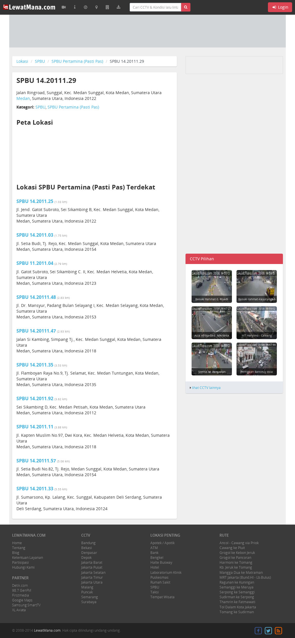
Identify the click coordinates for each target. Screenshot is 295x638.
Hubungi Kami (23, 567)
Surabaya (89, 601)
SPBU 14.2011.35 (34, 365)
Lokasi (22, 61)
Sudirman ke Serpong (237, 597)
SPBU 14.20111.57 (36, 460)
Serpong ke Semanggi (237, 592)
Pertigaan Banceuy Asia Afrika (257, 374)
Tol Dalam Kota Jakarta (238, 607)
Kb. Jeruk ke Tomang (236, 567)
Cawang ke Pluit (232, 547)
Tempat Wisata (162, 597)
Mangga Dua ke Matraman (241, 572)
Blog (15, 552)
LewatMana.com (47, 630)
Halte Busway (161, 562)
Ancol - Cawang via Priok (239, 542)
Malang (87, 587)
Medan (23, 98)
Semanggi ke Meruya (237, 587)
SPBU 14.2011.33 (34, 488)
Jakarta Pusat (91, 567)
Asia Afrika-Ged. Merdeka (211, 335)
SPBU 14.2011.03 (34, 235)
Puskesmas (159, 577)
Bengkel (156, 557)
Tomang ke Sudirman (237, 611)
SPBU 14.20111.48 (36, 297)
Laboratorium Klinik (165, 572)
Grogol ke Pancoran (235, 557)
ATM (154, 547)
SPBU (40, 61)
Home (17, 542)
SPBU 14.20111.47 (36, 331)
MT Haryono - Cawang (257, 335)
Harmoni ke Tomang (236, 562)
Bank (154, 552)
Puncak (87, 592)
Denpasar (89, 552)
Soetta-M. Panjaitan (212, 372)
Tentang (18, 547)
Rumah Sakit (160, 582)
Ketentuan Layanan (27, 557)
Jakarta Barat (91, 562)
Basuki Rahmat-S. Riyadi (211, 299)
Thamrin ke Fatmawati (237, 601)
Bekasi (86, 547)
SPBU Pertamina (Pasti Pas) (77, 61)
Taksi (154, 592)
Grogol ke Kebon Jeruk (237, 552)
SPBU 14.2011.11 (34, 427)
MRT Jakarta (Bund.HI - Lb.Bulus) (245, 577)
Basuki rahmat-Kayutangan (256, 299)
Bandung (88, 542)
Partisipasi (20, 562)
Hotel (154, 567)
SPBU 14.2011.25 (34, 201)
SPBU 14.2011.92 (34, 398)
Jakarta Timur (92, 577)
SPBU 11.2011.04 (34, 263)
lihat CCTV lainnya (206, 387)
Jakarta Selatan (93, 572)
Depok (86, 557)
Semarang (89, 597)
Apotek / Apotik (162, 542)
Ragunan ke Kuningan (237, 582)
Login (282, 7)
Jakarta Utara (92, 582)
